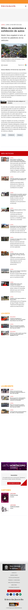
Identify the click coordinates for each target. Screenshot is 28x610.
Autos (3, 135)
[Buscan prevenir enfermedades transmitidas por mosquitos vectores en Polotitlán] (5, 398)
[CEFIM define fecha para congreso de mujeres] (5, 288)
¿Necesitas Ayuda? (14, 591)
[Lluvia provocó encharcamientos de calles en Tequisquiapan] (5, 411)
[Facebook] (8, 594)
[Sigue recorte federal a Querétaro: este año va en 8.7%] (5, 274)
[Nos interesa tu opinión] (14, 567)
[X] (11, 594)
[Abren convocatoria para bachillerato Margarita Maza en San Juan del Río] (5, 391)
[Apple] (17, 594)
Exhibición (11, 135)
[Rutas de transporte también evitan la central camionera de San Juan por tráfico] (5, 405)
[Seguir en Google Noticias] (26, 65)
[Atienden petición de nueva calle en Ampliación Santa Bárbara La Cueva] (5, 183)
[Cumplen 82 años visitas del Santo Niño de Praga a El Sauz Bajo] (5, 259)
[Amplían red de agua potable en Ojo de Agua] (5, 302)
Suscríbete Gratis (14, 483)
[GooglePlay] (20, 594)
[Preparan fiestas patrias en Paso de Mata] (5, 215)
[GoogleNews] (14, 594)
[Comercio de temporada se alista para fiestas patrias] (5, 243)
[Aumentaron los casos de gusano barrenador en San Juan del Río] (5, 229)
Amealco (20, 135)
